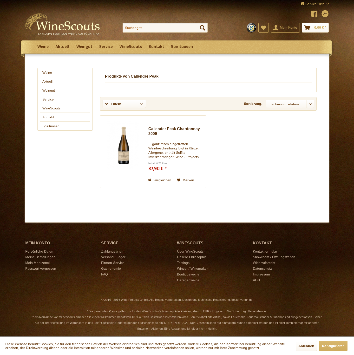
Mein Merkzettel (37, 263)
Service (48, 99)
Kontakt (48, 117)
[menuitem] (165, 28)
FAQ (104, 274)
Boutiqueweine (188, 274)
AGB (256, 280)
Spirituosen (50, 126)
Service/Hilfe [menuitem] (314, 4)
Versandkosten (258, 311)
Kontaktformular (265, 251)
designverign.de (242, 299)
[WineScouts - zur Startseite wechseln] (62, 24)
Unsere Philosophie (192, 257)
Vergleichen (161, 180)
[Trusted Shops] (251, 28)
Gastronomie (111, 268)
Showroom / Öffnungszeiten (274, 257)
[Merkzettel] (263, 28)
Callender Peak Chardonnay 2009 (174, 131)
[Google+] (325, 14)
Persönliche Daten (39, 251)
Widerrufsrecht (264, 263)
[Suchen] (202, 28)
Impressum (261, 274)
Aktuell (47, 81)
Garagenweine (188, 280)
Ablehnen (306, 346)
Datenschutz (262, 268)
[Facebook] (314, 14)
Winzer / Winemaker (192, 268)
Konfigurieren (333, 346)
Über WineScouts (190, 251)
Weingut (48, 90)
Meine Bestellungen (40, 257)
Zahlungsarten (112, 251)
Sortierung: (253, 104)
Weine (47, 72)
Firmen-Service (113, 263)
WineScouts (51, 108)
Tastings (183, 263)
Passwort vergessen (40, 268)
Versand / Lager (113, 257)
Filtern (115, 104)
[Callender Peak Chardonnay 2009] (123, 152)
